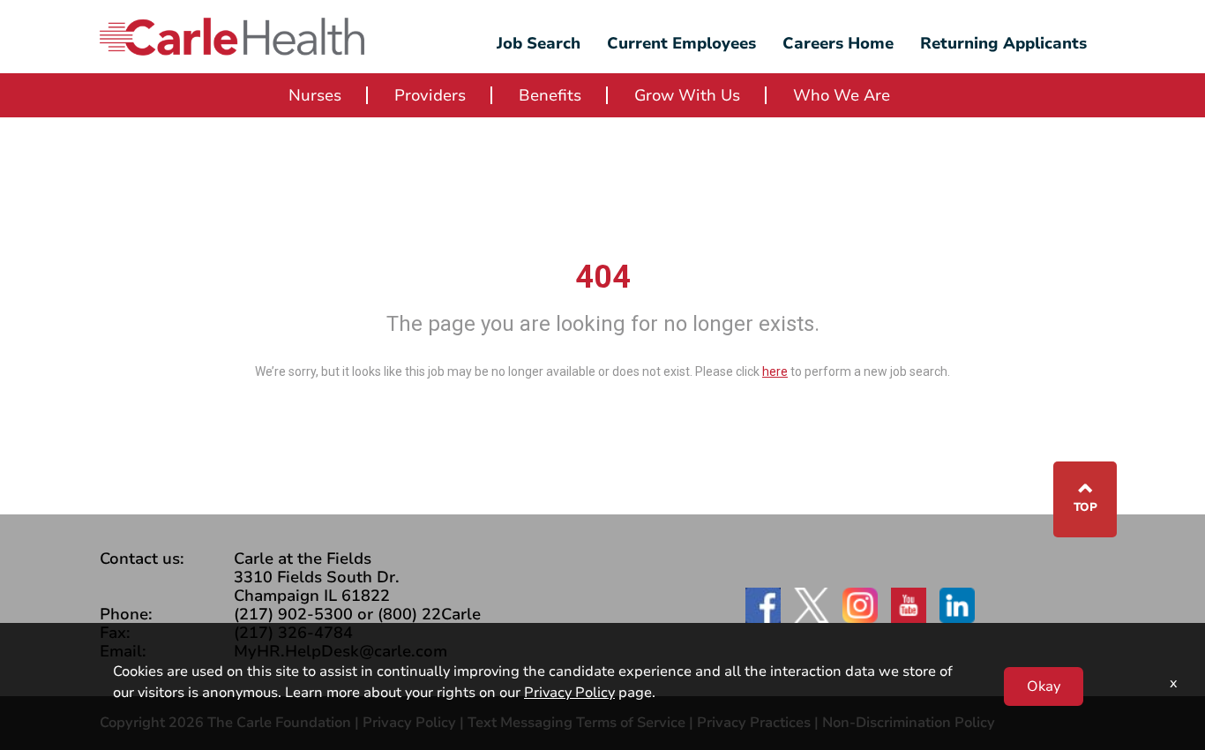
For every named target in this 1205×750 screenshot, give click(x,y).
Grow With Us (687, 95)
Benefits (550, 95)
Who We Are (841, 95)
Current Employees (681, 43)
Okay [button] (1043, 686)
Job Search (538, 43)
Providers (430, 95)
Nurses (314, 95)
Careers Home (838, 43)
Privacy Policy (569, 692)
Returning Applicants (1003, 43)
